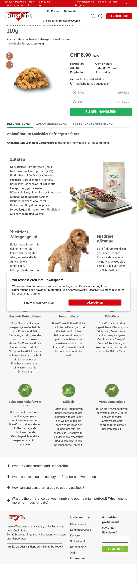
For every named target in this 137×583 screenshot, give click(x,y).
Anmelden (115, 549)
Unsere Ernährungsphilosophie (61, 20)
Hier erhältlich (119, 16)
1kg (103, 101)
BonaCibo (44, 1)
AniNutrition (35, 5)
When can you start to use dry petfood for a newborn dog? (54, 477)
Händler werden (107, 1)
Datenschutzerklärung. (26, 293)
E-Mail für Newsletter (109, 530)
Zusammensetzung (51, 123)
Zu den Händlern (101, 112)
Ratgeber (80, 5)
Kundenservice (85, 1)
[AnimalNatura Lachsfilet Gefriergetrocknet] (31, 78)
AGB (73, 552)
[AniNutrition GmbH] (18, 16)
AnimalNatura (15, 5)
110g (103, 92)
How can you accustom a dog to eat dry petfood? (48, 488)
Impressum (77, 558)
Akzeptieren (95, 302)
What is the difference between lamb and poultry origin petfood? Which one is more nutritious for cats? (69, 500)
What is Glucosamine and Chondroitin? (40, 466)
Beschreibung (18, 123)
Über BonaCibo (79, 524)
